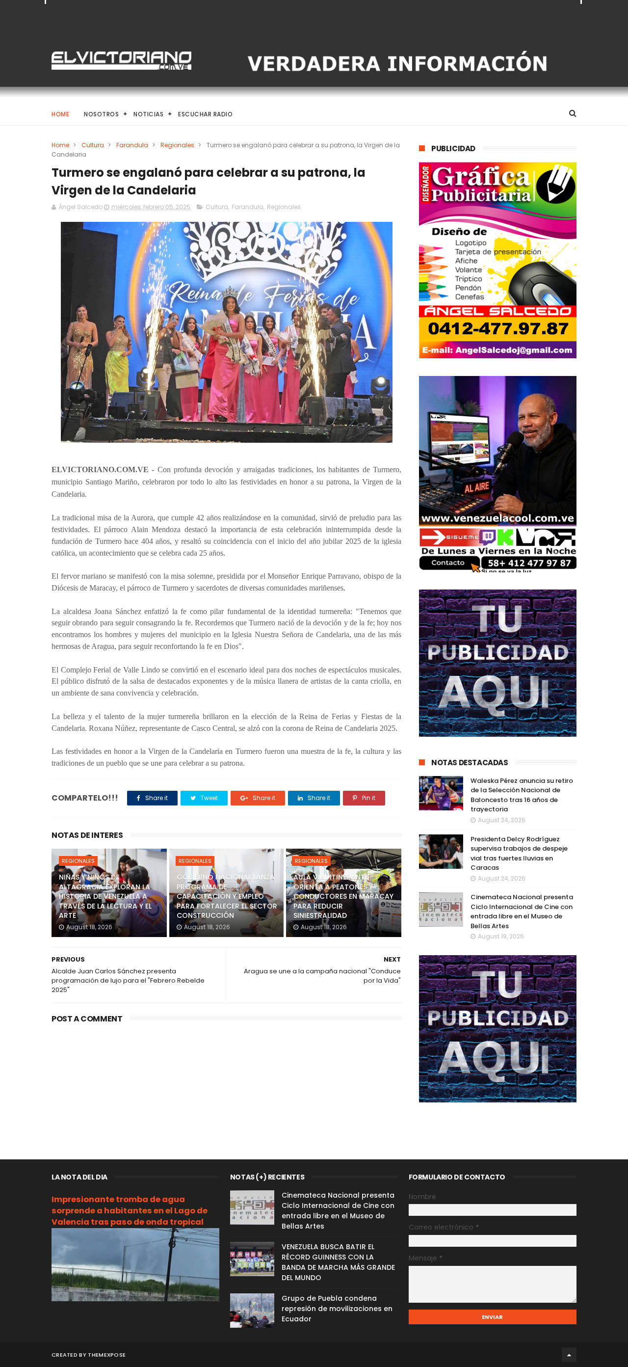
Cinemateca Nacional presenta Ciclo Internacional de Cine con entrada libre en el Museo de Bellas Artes (522, 911)
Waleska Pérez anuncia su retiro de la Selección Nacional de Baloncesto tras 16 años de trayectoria (522, 795)
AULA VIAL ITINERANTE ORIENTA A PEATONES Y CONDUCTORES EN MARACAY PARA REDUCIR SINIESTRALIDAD (343, 896)
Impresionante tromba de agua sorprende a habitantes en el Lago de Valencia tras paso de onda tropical (130, 1211)
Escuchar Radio (205, 114)
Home (60, 114)
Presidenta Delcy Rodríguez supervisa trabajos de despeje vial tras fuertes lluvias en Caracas (519, 853)
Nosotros (101, 114)
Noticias (148, 114)
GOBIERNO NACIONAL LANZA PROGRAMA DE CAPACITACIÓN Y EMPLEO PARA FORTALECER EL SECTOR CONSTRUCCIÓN (227, 896)
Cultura (92, 145)
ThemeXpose (107, 1355)
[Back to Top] (569, 1354)
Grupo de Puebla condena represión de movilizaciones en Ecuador (337, 1308)
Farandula (132, 145)
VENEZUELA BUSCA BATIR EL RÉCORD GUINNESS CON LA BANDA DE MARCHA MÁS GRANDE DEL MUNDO (338, 1262)
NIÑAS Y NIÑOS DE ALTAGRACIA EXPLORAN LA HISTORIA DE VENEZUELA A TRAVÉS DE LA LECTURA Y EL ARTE (105, 896)
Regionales (177, 145)
